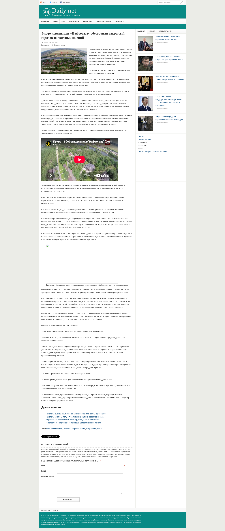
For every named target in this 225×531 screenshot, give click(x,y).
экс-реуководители (94, 429)
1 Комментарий (161, 108)
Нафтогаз (67, 429)
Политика (74, 21)
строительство (78, 429)
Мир (63, 21)
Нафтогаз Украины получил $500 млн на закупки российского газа (74, 417)
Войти (55, 510)
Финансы (87, 21)
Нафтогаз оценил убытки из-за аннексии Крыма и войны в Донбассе (76, 414)
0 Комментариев (58, 45)
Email (43, 471)
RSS (44, 2)
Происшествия (103, 21)
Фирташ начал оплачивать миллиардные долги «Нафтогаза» (72, 420)
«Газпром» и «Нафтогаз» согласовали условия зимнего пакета (73, 423)
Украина (45, 21)
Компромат (45, 45)
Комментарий (47, 476)
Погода (141, 137)
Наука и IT (119, 21)
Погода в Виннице (159, 152)
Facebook (66, 2)
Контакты (45, 510)
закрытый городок (54, 429)
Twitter (54, 2)
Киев (55, 21)
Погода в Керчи (144, 152)
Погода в (144, 140)
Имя (43, 465)
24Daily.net (64, 12)
